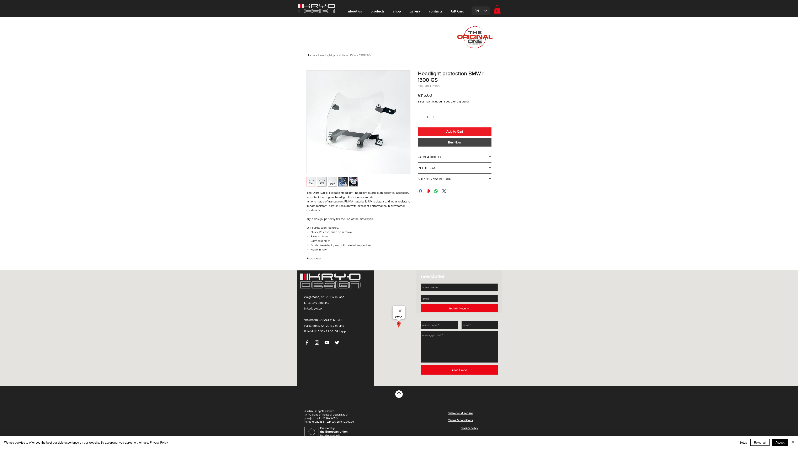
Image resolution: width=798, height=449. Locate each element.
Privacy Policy (159, 442)
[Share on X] (444, 191)
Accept (780, 442)
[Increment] (433, 117)
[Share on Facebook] (420, 191)
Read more (314, 258)
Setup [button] (743, 442)
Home (311, 55)
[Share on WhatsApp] (436, 191)
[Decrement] (421, 117)
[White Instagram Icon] (317, 342)
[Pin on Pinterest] (428, 191)
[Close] (793, 442)
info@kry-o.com (314, 308)
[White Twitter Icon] (337, 342)
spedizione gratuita (456, 101)
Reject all (760, 442)
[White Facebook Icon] (307, 342)
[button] (497, 9)
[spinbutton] (427, 117)
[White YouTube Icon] (327, 342)
